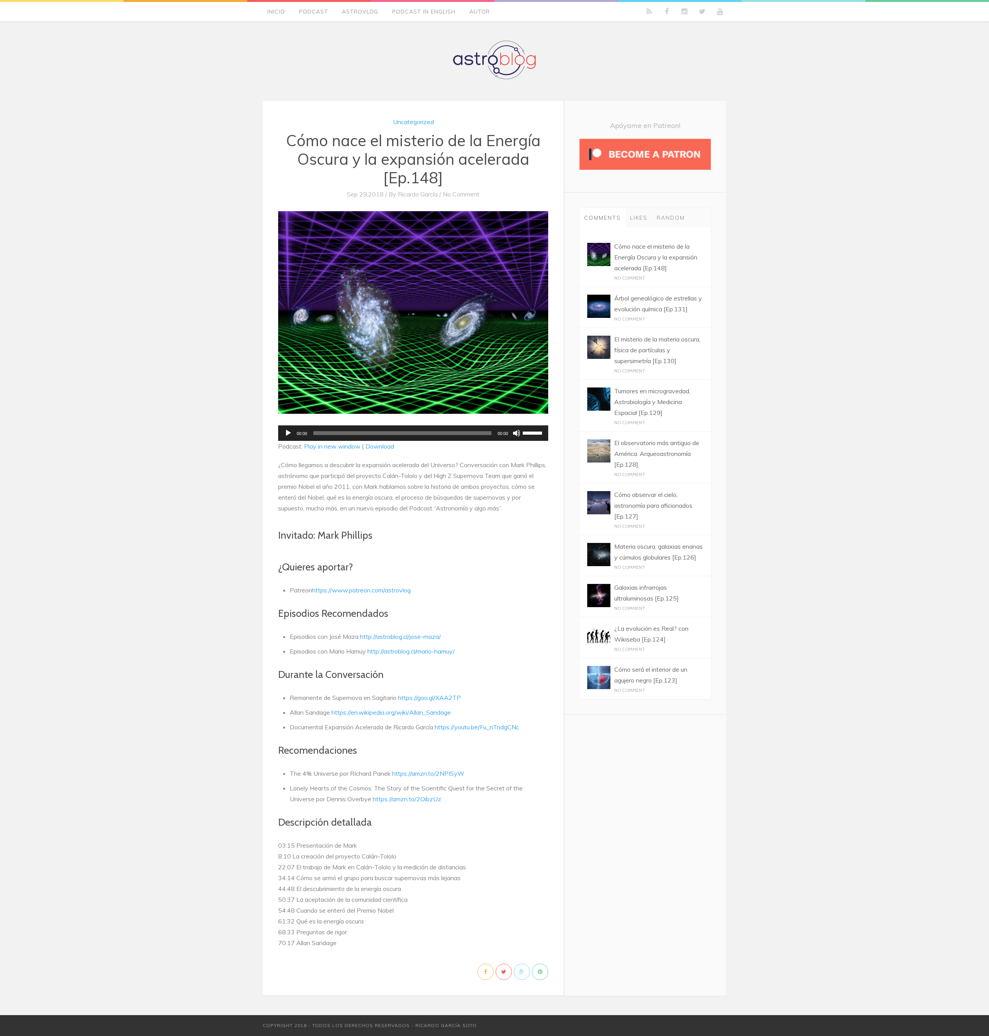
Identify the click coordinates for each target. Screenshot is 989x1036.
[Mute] (516, 433)
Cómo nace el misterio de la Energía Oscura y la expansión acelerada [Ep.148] (413, 159)
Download (379, 446)
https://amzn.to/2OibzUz (407, 799)
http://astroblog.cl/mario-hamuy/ (411, 651)
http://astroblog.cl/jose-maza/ (400, 636)
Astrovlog (360, 11)
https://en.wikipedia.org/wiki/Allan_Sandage (391, 712)
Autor (479, 11)
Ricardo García (418, 194)
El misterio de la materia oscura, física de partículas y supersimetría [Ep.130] (657, 350)
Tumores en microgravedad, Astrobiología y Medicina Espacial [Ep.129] (652, 401)
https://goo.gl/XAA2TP (429, 697)
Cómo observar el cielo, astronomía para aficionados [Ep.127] (653, 505)
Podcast (313, 11)
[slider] (533, 432)
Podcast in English (423, 11)
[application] (413, 433)
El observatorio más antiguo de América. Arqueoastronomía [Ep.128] (656, 453)
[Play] (288, 433)
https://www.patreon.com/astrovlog (361, 590)
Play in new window (332, 446)
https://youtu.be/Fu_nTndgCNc (477, 727)
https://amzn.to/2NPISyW (428, 773)
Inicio (276, 11)
